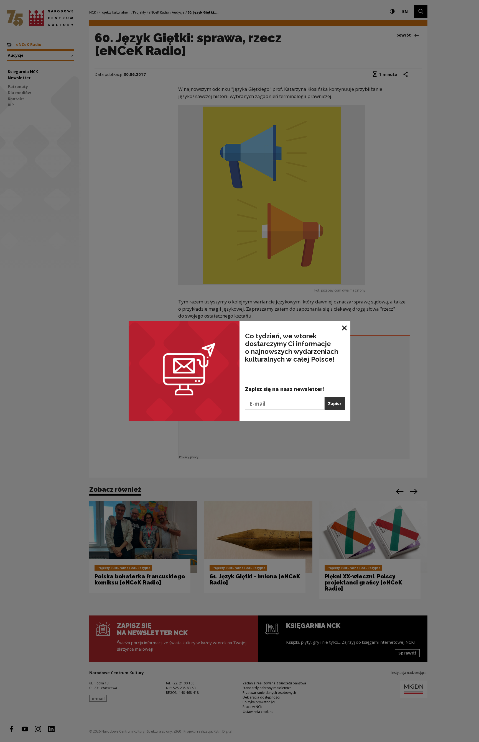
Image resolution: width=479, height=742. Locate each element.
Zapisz (335, 403)
